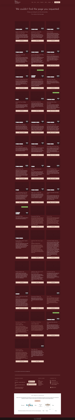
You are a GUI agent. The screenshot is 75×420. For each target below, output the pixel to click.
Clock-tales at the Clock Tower (53, 146)
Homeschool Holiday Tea (36, 296)
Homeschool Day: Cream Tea (36, 79)
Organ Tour (33, 146)
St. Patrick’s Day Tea (51, 271)
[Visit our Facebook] (50, 387)
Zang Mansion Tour (19, 169)
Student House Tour (51, 54)
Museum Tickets (40, 381)
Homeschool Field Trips (35, 216)
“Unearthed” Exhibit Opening (52, 240)
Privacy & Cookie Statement (37, 419)
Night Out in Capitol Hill (36, 192)
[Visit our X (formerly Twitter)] (55, 387)
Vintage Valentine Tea (20, 271)
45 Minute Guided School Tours (22, 79)
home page (41, 14)
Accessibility (40, 382)
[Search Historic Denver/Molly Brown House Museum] (53, 2)
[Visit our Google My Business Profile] (52, 387)
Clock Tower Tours (19, 146)
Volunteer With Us (40, 384)
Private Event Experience (36, 102)
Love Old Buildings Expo (52, 169)
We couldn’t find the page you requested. (23, 371)
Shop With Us (40, 383)
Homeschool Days (19, 216)
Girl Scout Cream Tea (51, 79)
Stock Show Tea (34, 349)
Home (32, 2)
